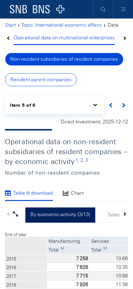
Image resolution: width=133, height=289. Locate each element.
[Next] (123, 105)
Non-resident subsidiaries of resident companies (64, 59)
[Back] (110, 105)
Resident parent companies (40, 79)
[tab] (64, 38)
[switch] (54, 105)
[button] (19, 214)
